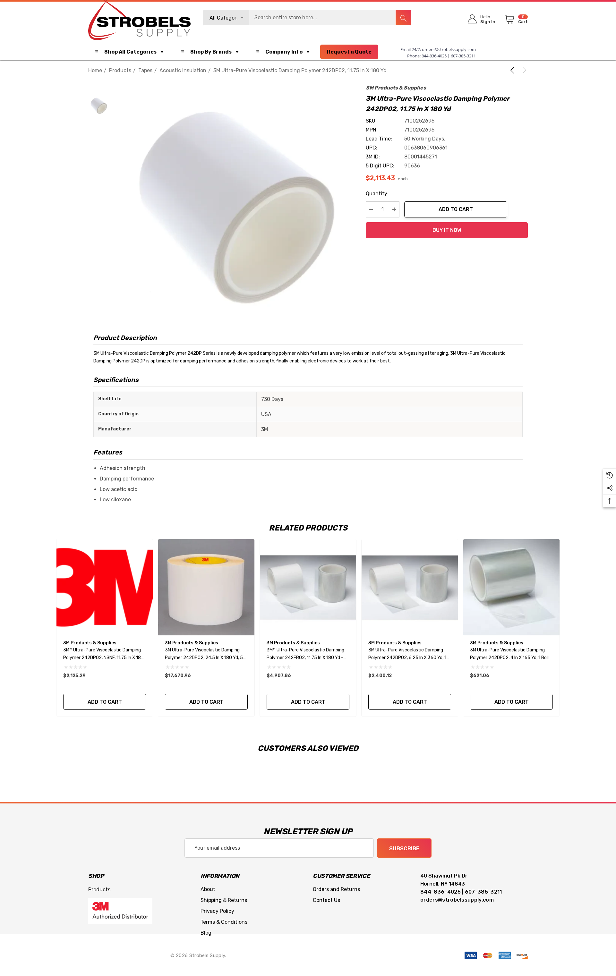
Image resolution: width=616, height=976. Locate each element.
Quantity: (377, 194)
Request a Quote (349, 52)
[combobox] (307, 18)
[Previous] (513, 70)
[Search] (403, 18)
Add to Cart (456, 209)
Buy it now (446, 230)
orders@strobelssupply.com (449, 49)
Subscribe (404, 848)
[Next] (523, 70)
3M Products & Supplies (396, 88)
